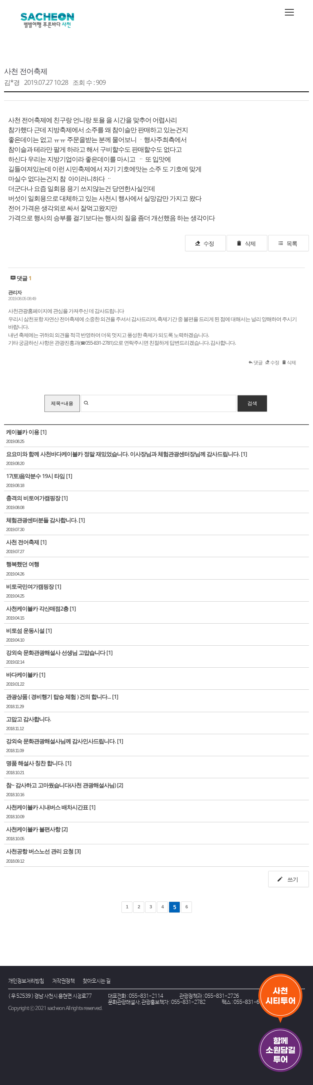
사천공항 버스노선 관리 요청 (39, 851)
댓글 (257, 362)
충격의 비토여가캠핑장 (33, 498)
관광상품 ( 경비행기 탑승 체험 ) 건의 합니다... (58, 696)
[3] (78, 851)
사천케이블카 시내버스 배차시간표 (47, 807)
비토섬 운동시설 (25, 630)
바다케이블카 (22, 674)
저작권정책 (63, 981)
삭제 (250, 243)
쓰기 (292, 879)
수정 (208, 243)
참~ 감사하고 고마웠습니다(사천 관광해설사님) (61, 785)
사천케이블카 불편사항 (33, 829)
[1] (43, 432)
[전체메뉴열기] (289, 12)
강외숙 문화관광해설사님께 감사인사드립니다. (61, 741)
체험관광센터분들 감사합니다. (41, 520)
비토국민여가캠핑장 (30, 586)
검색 (252, 403)
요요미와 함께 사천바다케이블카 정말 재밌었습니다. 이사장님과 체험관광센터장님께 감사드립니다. (123, 454)
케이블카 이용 (22, 432)
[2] (120, 785)
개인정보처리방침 (26, 981)
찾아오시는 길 (96, 981)
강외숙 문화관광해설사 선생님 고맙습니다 (55, 652)
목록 (292, 243)
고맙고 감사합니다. (28, 719)
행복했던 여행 (22, 564)
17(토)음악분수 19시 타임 (35, 476)
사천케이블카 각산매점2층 (37, 608)
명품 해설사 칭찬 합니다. (35, 763)
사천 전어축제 (25, 71)
